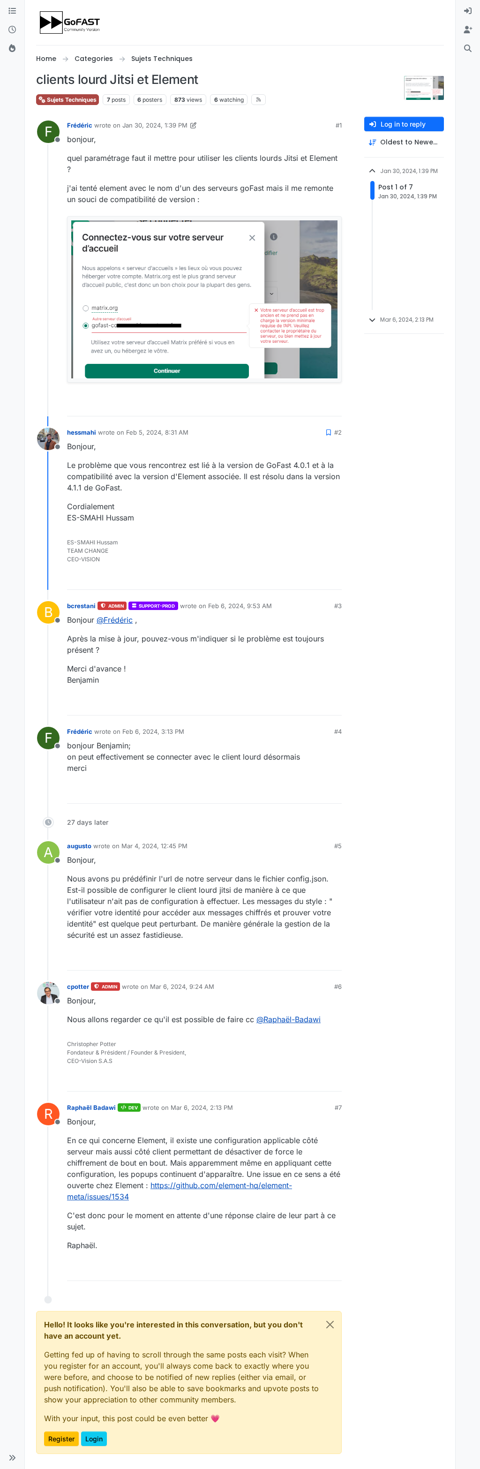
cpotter (78, 986)
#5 (338, 846)
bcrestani (81, 606)
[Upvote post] (300, 405)
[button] (12, 1457)
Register (61, 1439)
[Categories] (12, 11)
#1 (339, 125)
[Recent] (12, 30)
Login (94, 1439)
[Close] (330, 1324)
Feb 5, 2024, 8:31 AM (157, 432)
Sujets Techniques (71, 99)
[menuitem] (467, 11)
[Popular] (12, 48)
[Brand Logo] (70, 22)
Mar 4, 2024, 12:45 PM (154, 846)
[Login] (467, 11)
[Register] (467, 30)
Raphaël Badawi (91, 1107)
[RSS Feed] (258, 99)
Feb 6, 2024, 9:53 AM (240, 606)
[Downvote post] (333, 405)
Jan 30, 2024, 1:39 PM (155, 125)
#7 (338, 1107)
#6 (338, 986)
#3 (338, 606)
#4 (338, 731)
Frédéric (79, 125)
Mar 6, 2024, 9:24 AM (182, 986)
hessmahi (81, 432)
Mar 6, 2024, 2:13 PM (202, 1107)
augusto (79, 846)
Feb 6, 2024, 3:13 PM (153, 731)
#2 (338, 432)
